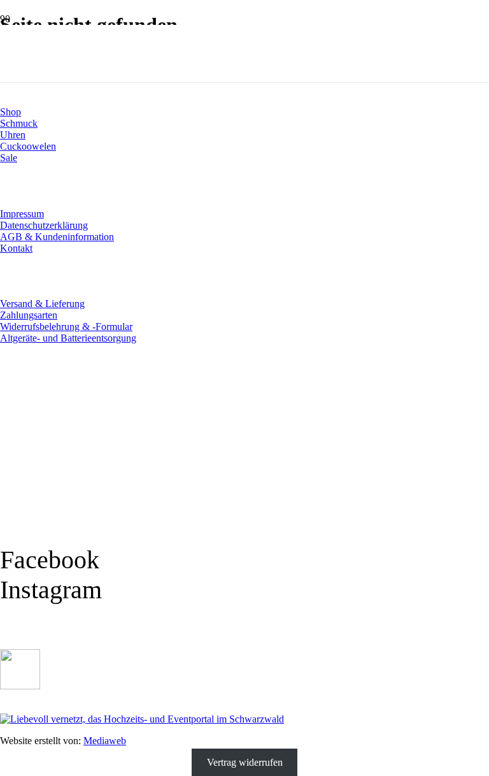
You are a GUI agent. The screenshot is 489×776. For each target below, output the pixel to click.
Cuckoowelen (28, 146)
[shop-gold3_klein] (20, 685)
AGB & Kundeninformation (57, 236)
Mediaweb (104, 740)
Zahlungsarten (28, 315)
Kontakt (16, 248)
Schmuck (19, 123)
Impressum (22, 213)
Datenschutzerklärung (44, 225)
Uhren (12, 134)
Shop (10, 111)
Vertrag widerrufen (245, 762)
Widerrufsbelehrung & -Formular (66, 326)
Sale (8, 157)
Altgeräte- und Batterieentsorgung (68, 338)
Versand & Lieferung (42, 303)
